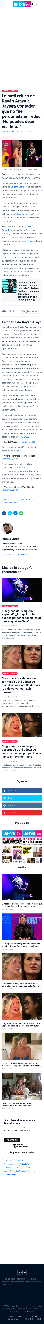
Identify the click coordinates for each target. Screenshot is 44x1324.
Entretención (11, 572)
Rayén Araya (27, 241)
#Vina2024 (25, 437)
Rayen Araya (27, 499)
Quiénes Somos (14, 1316)
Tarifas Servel (31, 1316)
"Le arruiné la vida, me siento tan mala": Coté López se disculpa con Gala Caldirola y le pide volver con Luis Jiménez (21, 685)
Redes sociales (10, 1164)
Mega (31, 1171)
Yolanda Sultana (26, 1164)
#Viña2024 (18, 451)
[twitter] (10, 513)
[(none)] (7, 528)
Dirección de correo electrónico (17, 1130)
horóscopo (20, 1171)
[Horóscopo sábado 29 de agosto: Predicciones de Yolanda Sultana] (22, 1086)
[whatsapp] (21, 513)
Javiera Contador (19, 187)
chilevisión (8, 1171)
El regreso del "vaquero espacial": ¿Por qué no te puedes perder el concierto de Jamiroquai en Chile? (22, 616)
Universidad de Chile (12, 1168)
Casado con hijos (24, 214)
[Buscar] (36, 4)
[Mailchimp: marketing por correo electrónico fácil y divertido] (20, 1147)
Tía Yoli (27, 1168)
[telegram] (15, 513)
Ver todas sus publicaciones (15, 554)
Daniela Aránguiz (10, 1175)
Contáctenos (13, 1319)
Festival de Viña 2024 (12, 503)
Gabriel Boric (21, 1161)
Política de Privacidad (32, 1319)
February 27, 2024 (29, 442)
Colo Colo (7, 1161)
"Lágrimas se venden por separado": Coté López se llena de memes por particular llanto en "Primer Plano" (21, 751)
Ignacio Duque (9, 132)
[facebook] (4, 513)
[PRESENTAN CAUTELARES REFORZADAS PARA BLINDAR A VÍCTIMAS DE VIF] (15, 846)
